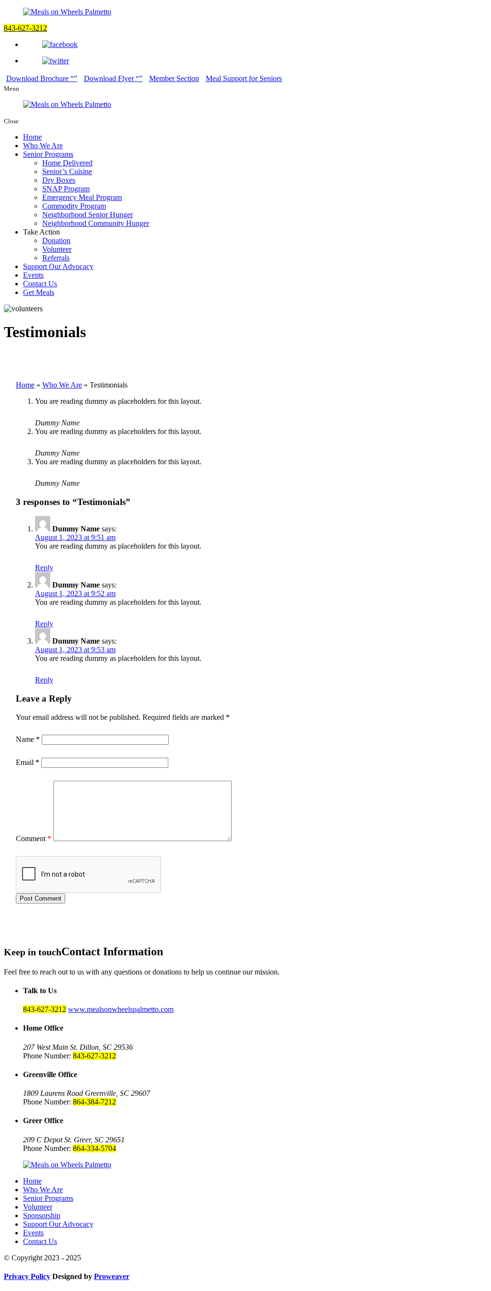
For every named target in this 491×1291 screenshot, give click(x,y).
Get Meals (38, 292)
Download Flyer (110, 78)
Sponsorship (41, 1215)
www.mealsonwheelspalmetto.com (121, 1009)
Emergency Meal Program (82, 197)
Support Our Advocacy (58, 266)
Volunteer (56, 249)
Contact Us (40, 284)
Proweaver (111, 1276)
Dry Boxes (58, 180)
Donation (56, 240)
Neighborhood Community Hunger (95, 223)
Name (28, 739)
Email (27, 762)
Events (33, 275)
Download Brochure (38, 78)
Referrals (56, 258)
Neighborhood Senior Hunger (87, 215)
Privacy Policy (27, 1276)
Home (32, 137)
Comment (33, 838)
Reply (44, 567)
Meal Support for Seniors (244, 78)
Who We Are (43, 145)
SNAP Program (66, 189)
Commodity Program (74, 206)
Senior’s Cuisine (67, 171)
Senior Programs (48, 154)
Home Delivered (67, 163)
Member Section (174, 78)
